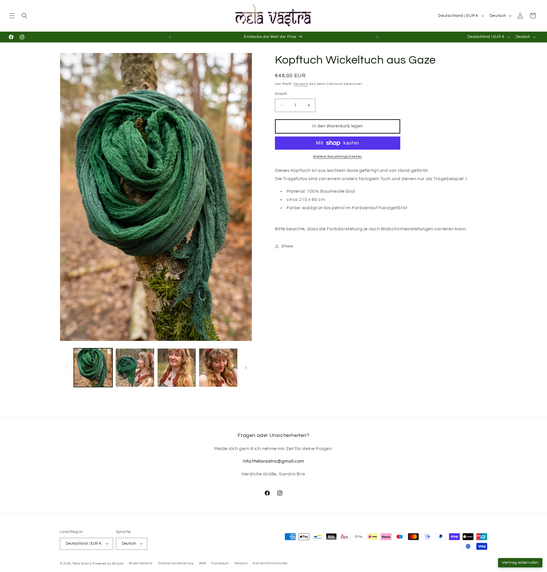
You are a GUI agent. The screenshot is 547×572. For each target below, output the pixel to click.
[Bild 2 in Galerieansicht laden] (134, 367)
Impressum (220, 563)
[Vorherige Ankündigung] (170, 37)
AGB (202, 563)
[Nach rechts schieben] (246, 367)
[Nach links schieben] (66, 367)
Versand (300, 84)
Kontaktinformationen (270, 563)
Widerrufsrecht (141, 563)
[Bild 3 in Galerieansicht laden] (176, 367)
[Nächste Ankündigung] (377, 37)
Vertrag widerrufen (520, 563)
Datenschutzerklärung (176, 563)
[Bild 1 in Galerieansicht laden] (93, 367)
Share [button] (287, 246)
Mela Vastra (82, 563)
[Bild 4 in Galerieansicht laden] (218, 367)
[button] (12, 15)
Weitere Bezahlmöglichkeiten (337, 156)
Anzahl (281, 94)
